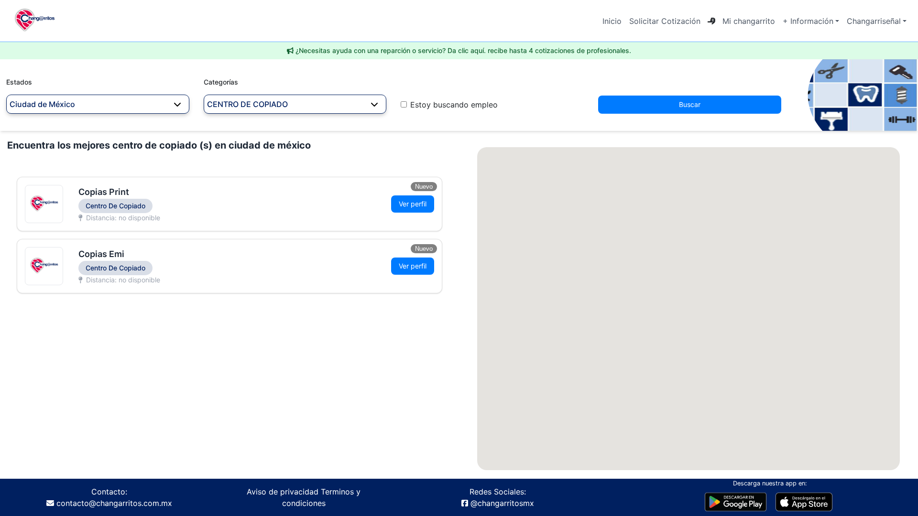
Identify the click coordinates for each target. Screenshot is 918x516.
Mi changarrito (748, 21)
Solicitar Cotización (664, 21)
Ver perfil (412, 204)
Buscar (689, 104)
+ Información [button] (808, 21)
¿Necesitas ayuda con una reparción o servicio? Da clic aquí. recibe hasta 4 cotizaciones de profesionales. (463, 50)
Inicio (612, 21)
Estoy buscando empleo (454, 104)
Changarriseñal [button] (874, 21)
